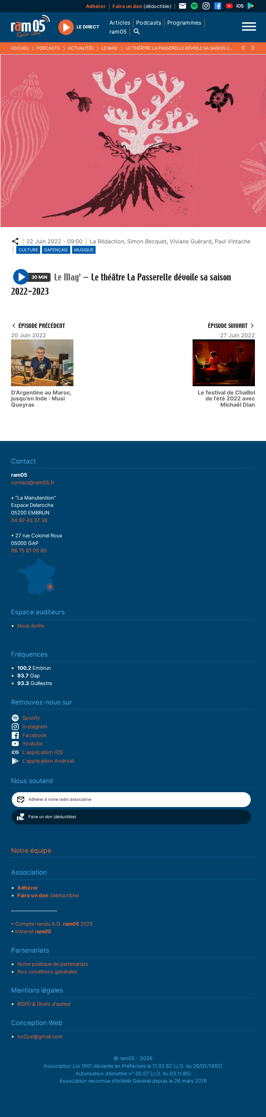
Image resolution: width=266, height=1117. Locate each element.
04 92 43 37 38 (29, 520)
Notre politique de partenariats (52, 964)
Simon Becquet (147, 241)
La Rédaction (107, 241)
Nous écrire (30, 626)
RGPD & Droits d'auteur (44, 1004)
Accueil (20, 48)
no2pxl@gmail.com (40, 1036)
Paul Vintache (232, 241)
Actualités (81, 48)
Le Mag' (109, 48)
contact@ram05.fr (32, 482)
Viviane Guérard (191, 241)
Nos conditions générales (47, 972)
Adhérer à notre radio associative (59, 799)
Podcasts (48, 48)
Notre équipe (31, 851)
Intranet (33, 931)
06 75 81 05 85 (29, 550)
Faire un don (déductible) (52, 816)
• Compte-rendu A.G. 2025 (52, 924)
